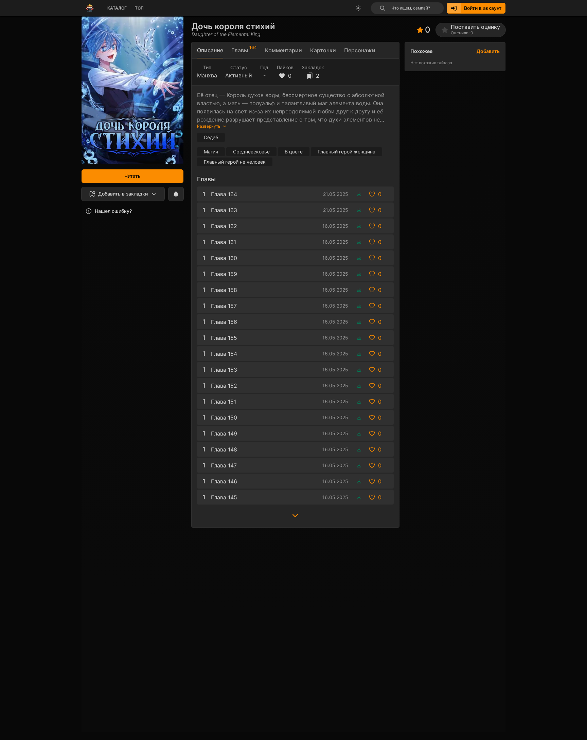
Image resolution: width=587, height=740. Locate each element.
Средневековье (251, 151)
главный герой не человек (235, 162)
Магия (211, 151)
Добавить (488, 51)
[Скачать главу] (359, 194)
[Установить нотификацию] (175, 194)
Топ (139, 8)
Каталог (117, 8)
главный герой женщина (346, 151)
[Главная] (90, 8)
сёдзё (211, 137)
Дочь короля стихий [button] (233, 26)
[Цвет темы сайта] (358, 8)
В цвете (294, 151)
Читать (132, 176)
